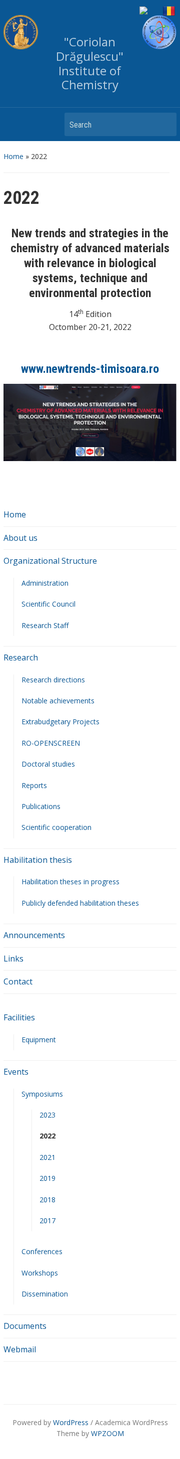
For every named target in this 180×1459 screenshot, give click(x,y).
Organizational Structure (50, 560)
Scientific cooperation (57, 827)
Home (14, 156)
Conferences (42, 1251)
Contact (18, 981)
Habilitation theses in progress (71, 881)
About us (21, 537)
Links (14, 958)
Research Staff (45, 625)
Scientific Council (49, 604)
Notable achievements (58, 700)
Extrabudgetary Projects (61, 721)
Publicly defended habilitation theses (80, 903)
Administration (45, 583)
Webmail (20, 1349)
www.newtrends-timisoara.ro (90, 369)
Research (21, 657)
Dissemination (45, 1293)
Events (16, 1071)
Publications (41, 806)
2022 (48, 1135)
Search (164, 124)
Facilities (19, 1017)
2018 (48, 1199)
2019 (48, 1178)
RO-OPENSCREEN (51, 743)
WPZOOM (107, 1433)
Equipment (39, 1039)
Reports (34, 785)
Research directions (53, 679)
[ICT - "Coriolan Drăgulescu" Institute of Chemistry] (159, 32)
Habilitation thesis (38, 859)
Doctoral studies (48, 764)
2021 (48, 1157)
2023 (48, 1115)
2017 (48, 1220)
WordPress (70, 1422)
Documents (25, 1325)
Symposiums (42, 1094)
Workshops (40, 1273)
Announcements (34, 935)
